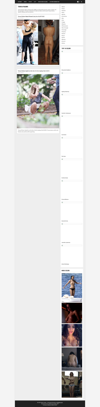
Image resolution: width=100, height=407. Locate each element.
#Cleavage (64, 29)
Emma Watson (65, 199)
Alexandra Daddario (66, 70)
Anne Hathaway (65, 264)
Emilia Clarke (65, 177)
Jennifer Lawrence (66, 242)
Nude (25, 1)
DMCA (52, 405)
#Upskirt (64, 10)
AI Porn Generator (54, 1)
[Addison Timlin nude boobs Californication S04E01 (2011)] (72, 312)
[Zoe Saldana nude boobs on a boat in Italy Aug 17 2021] (72, 287)
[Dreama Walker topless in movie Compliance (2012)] (72, 384)
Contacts (45, 405)
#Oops (63, 8)
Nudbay (20, 1)
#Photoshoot (65, 26)
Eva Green (64, 134)
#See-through (65, 27)
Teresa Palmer (21, 18)
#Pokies (63, 33)
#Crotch (63, 41)
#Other (63, 43)
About (49, 405)
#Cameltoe (64, 16)
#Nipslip (64, 24)
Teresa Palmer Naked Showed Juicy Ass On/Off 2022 (31, 16)
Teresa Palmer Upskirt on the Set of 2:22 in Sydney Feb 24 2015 (33, 71)
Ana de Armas (65, 221)
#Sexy (63, 12)
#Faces (63, 35)
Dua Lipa (64, 156)
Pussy (30, 1)
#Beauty (63, 39)
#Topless (64, 31)
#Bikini (63, 6)
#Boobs (63, 14)
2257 (56, 405)
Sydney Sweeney (65, 91)
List (35, 1)
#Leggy (63, 22)
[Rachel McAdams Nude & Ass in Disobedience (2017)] (72, 359)
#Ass (63, 18)
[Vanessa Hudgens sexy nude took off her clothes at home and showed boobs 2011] (72, 335)
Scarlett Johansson (66, 113)
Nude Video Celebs (43, 1)
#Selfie (63, 37)
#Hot (63, 20)
